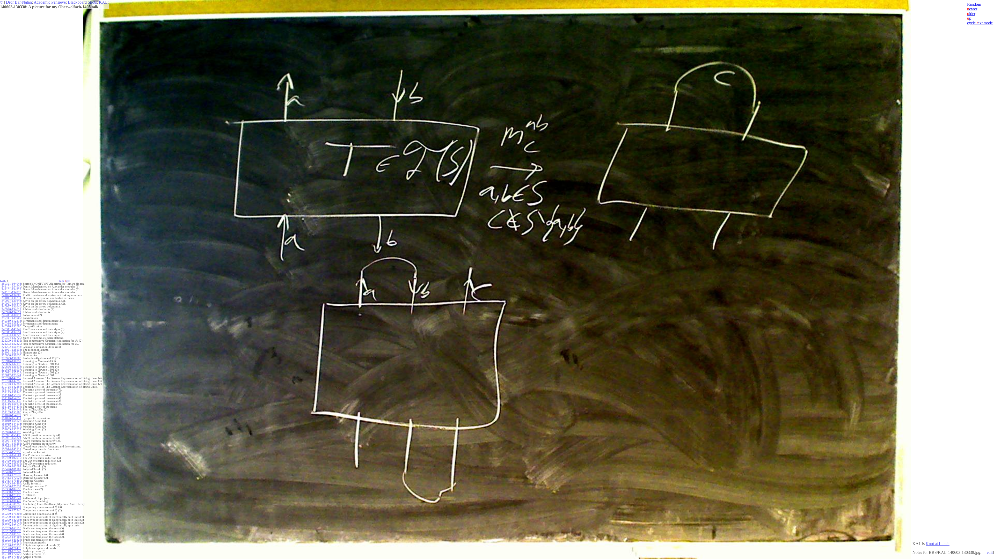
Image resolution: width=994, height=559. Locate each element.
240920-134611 (11, 312)
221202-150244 (11, 346)
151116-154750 (11, 398)
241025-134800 (11, 295)
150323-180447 (11, 501)
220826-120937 (11, 369)
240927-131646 (11, 306)
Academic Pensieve (50, 2)
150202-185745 (11, 534)
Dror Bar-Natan (19, 2)
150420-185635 (11, 463)
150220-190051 (11, 507)
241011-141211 (11, 298)
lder (971, 13)
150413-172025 (11, 477)
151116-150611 (11, 403)
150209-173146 (11, 525)
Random (974, 4)
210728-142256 (11, 381)
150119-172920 (11, 554)
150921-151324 (11, 438)
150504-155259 (11, 452)
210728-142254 (11, 386)
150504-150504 (11, 455)
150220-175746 (11, 510)
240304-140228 (11, 335)
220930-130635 (11, 355)
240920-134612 (11, 309)
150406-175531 (11, 486)
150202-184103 (11, 536)
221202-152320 (11, 343)
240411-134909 (11, 318)
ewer (972, 9)
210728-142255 (11, 384)
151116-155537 (11, 395)
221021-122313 (11, 352)
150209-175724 (11, 522)
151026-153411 (11, 418)
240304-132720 (11, 337)
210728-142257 (11, 378)
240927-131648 (11, 300)
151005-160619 (11, 426)
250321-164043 (11, 283)
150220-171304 (11, 513)
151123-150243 (11, 392)
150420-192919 (11, 458)
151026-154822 (11, 415)
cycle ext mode (980, 23)
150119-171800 (11, 556)
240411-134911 (11, 315)
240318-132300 (11, 326)
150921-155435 (11, 435)
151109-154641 (11, 409)
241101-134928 (11, 292)
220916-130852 (11, 361)
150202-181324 (11, 539)
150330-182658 (11, 489)
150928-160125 (11, 432)
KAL (103, 2)
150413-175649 (11, 475)
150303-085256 (11, 504)
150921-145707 (11, 440)
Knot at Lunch (937, 543)
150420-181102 (11, 469)
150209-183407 (11, 517)
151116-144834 (11, 406)
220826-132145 (11, 364)
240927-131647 (11, 303)
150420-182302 (11, 466)
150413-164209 (11, 483)
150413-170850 (11, 480)
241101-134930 (11, 286)
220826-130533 (11, 366)
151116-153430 (11, 401)
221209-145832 (11, 340)
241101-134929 (11, 289)
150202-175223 (11, 542)
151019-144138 (11, 423)
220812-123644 (11, 375)
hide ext (64, 281)
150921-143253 (11, 443)
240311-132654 (11, 332)
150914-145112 (11, 449)
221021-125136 (11, 349)
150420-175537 (11, 472)
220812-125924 (11, 372)
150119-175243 (11, 551)
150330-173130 (11, 495)
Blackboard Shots (82, 2)
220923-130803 (11, 358)
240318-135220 (11, 323)
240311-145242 (11, 329)
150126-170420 (11, 548)
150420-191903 (11, 460)
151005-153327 (11, 429)
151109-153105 (11, 412)
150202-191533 (11, 531)
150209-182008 (11, 519)
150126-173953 (11, 545)
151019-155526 (11, 421)
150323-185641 (11, 498)
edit (990, 552)
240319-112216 (11, 320)
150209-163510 (11, 528)
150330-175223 (11, 492)
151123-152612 (11, 389)
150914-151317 (11, 446)
